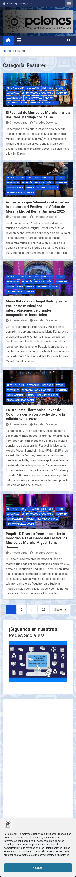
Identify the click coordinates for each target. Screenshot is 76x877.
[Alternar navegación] (19, 40)
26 (43, 609)
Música (49, 98)
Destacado (33, 88)
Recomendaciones (17, 103)
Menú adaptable (69, 3)
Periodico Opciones (45, 122)
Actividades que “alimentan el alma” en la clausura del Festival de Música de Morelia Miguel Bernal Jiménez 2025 (37, 206)
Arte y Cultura (15, 88)
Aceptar (38, 868)
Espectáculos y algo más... (37, 93)
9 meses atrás (18, 122)
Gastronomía (14, 98)
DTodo (60, 88)
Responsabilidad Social (44, 103)
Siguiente (60, 609)
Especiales (13, 93)
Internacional (33, 98)
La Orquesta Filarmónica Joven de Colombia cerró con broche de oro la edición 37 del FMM (35, 414)
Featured (61, 93)
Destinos (47, 88)
